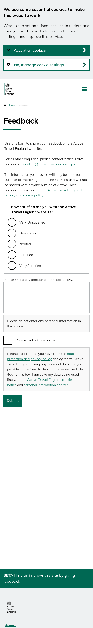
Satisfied (26, 255)
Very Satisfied (30, 265)
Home (11, 104)
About (10, 625)
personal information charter (45, 385)
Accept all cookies (30, 50)
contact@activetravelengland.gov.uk (51, 164)
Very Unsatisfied (32, 222)
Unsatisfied (28, 233)
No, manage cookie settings (39, 64)
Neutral (25, 244)
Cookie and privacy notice (35, 340)
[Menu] (84, 89)
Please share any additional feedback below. (38, 279)
